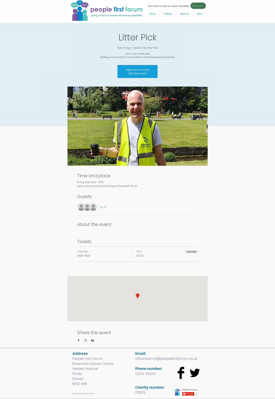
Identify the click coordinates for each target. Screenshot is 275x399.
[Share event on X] (85, 340)
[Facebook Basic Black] (181, 373)
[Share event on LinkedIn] (92, 340)
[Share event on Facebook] (78, 340)
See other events (137, 73)
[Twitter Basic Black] (195, 373)
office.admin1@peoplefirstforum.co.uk (166, 358)
